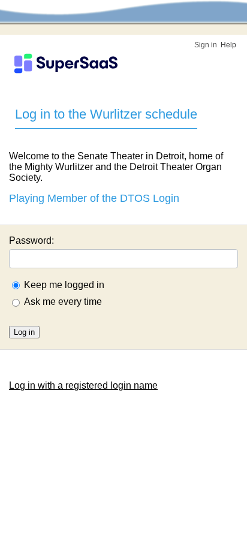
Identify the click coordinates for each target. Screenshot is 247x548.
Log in (24, 332)
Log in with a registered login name (83, 385)
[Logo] (66, 63)
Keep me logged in (64, 285)
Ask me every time (63, 302)
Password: (31, 241)
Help (228, 45)
